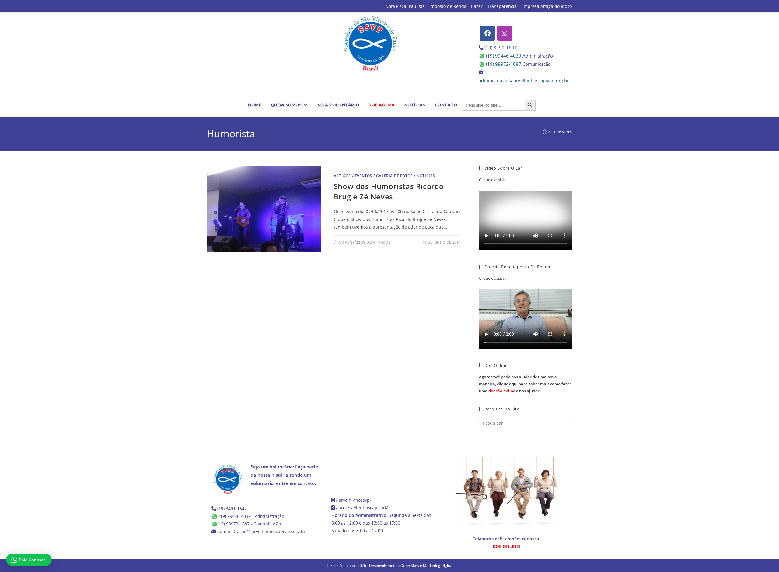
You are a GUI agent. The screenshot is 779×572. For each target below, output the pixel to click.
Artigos (342, 175)
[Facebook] (487, 33)
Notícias (426, 175)
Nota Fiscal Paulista (405, 6)
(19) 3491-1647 (500, 47)
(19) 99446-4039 (503, 56)
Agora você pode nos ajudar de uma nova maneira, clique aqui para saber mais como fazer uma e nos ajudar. (525, 384)
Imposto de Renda (447, 6)
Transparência (502, 6)
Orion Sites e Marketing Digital (426, 565)
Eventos (363, 175)
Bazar (477, 6)
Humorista (562, 132)
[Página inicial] (545, 132)
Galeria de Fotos (394, 175)
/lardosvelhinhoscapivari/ (362, 508)
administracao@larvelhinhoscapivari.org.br (524, 80)
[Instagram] (504, 33)
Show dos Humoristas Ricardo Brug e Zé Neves (389, 191)
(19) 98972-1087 (503, 64)
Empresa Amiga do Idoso (546, 6)
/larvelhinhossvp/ (353, 500)
